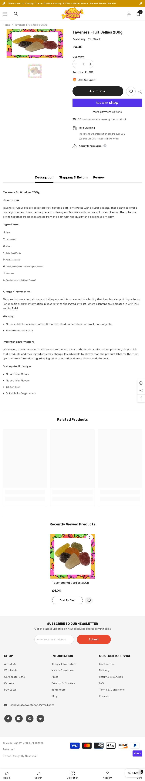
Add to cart (98, 91)
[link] (25, 492)
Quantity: (78, 56)
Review (99, 177)
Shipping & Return (73, 177)
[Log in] (129, 14)
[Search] (16, 13)
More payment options (107, 111)
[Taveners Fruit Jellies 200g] (72, 556)
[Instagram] (19, 719)
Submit (94, 639)
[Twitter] (40, 719)
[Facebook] (8, 719)
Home (6, 24)
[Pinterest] (30, 719)
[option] (35, 43)
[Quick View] (89, 537)
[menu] (5, 13)
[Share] (139, 91)
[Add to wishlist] (131, 91)
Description (44, 177)
